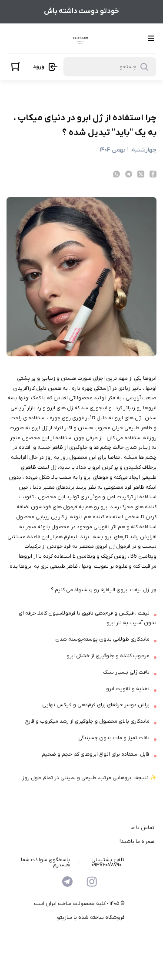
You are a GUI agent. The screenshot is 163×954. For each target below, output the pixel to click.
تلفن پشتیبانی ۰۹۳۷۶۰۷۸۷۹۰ (107, 862)
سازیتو (64, 917)
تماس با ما (142, 827)
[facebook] (153, 174)
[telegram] (128, 174)
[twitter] (140, 174)
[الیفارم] (80, 38)
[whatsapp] (116, 174)
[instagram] (91, 881)
